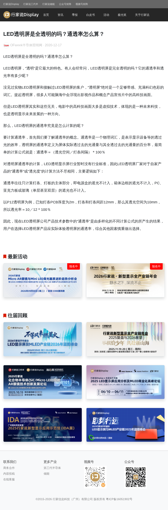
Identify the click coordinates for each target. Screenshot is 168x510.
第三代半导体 (52, 467)
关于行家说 (142, 14)
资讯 (60, 14)
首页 (46, 14)
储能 (46, 473)
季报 (75, 14)
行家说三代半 (30, 4)
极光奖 (122, 14)
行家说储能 (48, 4)
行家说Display (11, 4)
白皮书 (90, 14)
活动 (106, 14)
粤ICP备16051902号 (119, 499)
